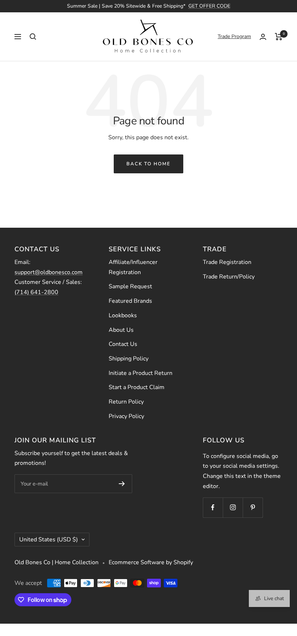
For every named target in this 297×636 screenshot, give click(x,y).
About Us (121, 330)
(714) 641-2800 (36, 292)
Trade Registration (227, 262)
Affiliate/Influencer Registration (133, 267)
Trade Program (234, 36)
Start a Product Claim (136, 387)
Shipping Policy (128, 359)
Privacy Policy (126, 416)
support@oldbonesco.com (48, 272)
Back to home (148, 164)
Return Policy (126, 402)
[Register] (122, 483)
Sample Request (130, 286)
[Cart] (279, 36)
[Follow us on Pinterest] (253, 507)
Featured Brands (130, 301)
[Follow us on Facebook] (213, 507)
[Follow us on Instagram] (233, 507)
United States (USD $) (48, 540)
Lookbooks (123, 315)
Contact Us (123, 344)
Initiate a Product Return (140, 373)
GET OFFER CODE (209, 6)
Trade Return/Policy (229, 277)
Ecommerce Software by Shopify (151, 562)
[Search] (33, 36)
